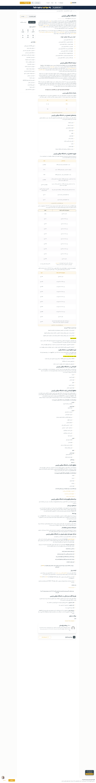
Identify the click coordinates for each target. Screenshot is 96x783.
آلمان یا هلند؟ (32, 87)
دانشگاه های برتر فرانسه (71, 68)
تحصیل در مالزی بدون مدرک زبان (28, 50)
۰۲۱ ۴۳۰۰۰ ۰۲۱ (90, 772)
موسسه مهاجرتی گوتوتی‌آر (49, 32)
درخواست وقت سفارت (30, 48)
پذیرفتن (11, 780)
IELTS (46, 577)
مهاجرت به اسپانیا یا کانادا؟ (29, 66)
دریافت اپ (22, 16)
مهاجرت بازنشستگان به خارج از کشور (28, 55)
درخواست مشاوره (32, 22)
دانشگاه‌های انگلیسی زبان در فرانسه (61, 573)
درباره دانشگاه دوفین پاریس (68, 39)
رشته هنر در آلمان (31, 82)
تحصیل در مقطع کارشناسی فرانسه (68, 491)
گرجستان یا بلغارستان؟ (30, 57)
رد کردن (4, 780)
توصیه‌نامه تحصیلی (71, 539)
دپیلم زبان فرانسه (71, 587)
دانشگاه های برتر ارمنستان (29, 52)
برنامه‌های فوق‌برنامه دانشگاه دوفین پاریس (66, 53)
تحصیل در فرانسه (46, 25)
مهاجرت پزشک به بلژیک (30, 68)
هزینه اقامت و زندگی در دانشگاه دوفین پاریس (65, 57)
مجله (55, 2)
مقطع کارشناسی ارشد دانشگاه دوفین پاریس (65, 48)
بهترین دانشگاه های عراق (30, 89)
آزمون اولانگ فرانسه (31, 85)
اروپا (50, 21)
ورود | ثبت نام (37, 2)
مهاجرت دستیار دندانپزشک (29, 59)
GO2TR (43, 565)
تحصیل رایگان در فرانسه (60, 32)
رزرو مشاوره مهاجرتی (25, 3)
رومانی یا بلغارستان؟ (30, 64)
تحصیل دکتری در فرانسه (70, 496)
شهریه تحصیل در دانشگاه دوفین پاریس (66, 44)
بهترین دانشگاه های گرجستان (29, 71)
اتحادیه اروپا (57, 263)
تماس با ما (48, 2)
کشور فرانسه (52, 67)
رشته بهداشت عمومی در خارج (29, 73)
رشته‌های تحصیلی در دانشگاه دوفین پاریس (66, 42)
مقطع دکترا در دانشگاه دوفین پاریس (67, 51)
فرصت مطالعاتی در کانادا (30, 62)
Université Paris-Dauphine (69, 621)
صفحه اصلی (74, 10)
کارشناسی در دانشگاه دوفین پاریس (67, 46)
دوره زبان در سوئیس (30, 75)
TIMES (67, 104)
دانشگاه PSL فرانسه (41, 69)
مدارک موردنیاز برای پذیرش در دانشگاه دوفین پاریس (64, 55)
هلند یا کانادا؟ (32, 78)
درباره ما (52, 2)
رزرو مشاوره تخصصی (89, 774)
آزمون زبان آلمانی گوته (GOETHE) (28, 80)
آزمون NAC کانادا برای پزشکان (29, 46)
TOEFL (41, 577)
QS (66, 109)
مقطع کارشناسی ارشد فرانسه (69, 493)
